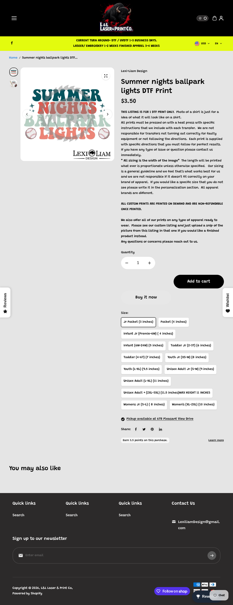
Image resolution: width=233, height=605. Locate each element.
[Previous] (27, 114)
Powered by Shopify (27, 593)
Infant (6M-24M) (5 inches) (143, 345)
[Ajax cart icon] (214, 18)
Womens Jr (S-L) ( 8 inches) (144, 404)
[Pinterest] (152, 429)
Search (18, 515)
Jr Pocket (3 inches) (138, 322)
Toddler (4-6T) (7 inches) (142, 357)
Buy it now (146, 297)
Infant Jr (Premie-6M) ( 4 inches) (148, 333)
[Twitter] (144, 429)
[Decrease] (126, 263)
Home (13, 58)
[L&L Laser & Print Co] (116, 18)
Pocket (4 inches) (174, 322)
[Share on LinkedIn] (160, 429)
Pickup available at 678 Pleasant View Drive (160, 419)
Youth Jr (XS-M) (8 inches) (186, 357)
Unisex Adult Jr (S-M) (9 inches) (190, 369)
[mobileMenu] (14, 18)
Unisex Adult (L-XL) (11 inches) (146, 381)
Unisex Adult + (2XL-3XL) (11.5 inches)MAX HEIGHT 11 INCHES (167, 392)
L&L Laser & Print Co (56, 588)
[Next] (107, 114)
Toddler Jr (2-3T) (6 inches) (191, 345)
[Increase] (149, 263)
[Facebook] (12, 43)
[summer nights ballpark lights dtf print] (106, 76)
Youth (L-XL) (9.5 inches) (142, 369)
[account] (221, 18)
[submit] (212, 555)
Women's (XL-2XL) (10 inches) (193, 404)
